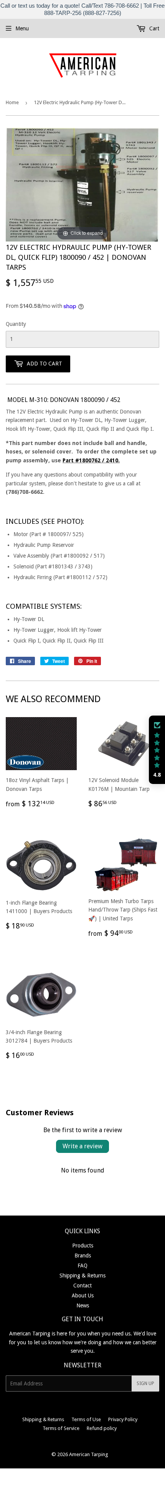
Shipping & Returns (82, 1275)
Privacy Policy (122, 1419)
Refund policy (102, 1428)
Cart (153, 28)
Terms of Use (86, 1419)
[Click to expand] (82, 184)
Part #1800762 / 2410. (91, 460)
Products (82, 1245)
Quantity (16, 324)
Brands (82, 1255)
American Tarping (88, 1454)
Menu (22, 28)
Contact (82, 1285)
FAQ (82, 1265)
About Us (83, 1295)
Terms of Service (61, 1428)
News (82, 1305)
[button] (157, 750)
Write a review (82, 1146)
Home (12, 102)
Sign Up (145, 1383)
